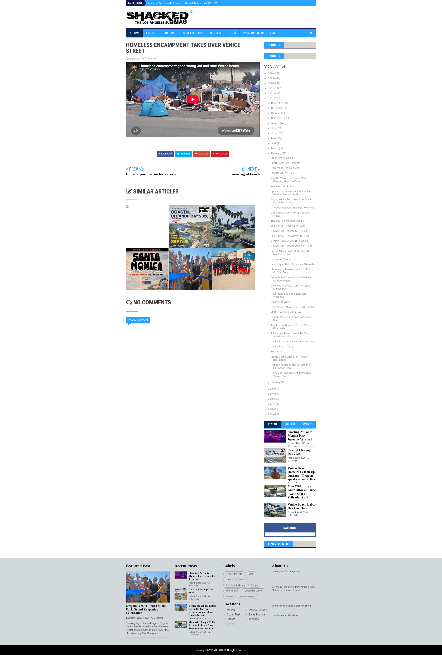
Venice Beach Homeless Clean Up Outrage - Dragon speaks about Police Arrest (301, 476)
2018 (271, 398)
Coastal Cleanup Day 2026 (197, 3)
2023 (271, 88)
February (276, 153)
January (276, 382)
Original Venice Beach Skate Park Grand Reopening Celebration (146, 609)
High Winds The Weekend (285, 167)
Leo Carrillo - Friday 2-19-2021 (288, 225)
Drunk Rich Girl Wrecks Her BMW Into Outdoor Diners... (292, 279)
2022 (271, 93)
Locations (168, 33)
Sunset (231, 619)
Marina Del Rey (258, 610)
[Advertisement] (195, 427)
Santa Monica (257, 614)
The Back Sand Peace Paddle (287, 220)
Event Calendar (253, 33)
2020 (271, 388)
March (275, 148)
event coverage (247, 596)
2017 (271, 403)
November (277, 108)
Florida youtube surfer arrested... (153, 174)
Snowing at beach (245, 174)
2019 (271, 393)
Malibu (231, 610)
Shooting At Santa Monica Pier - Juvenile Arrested (155, 3)
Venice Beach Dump (282, 346)
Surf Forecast (192, 33)
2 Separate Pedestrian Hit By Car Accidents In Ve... (289, 335)
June (274, 133)
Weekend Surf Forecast (284, 186)
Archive (151, 33)
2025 (271, 78)
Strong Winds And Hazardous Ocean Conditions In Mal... (291, 201)
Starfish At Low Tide (282, 172)
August (275, 123)
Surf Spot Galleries (235, 585)
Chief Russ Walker (281, 301)
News (242, 579)
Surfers (254, 585)
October (276, 113)
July (273, 128)
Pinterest (221, 153)
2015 (271, 414)
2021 (271, 98)
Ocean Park (234, 614)
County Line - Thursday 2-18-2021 (290, 230)
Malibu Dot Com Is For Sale (286, 312)
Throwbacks (232, 590)
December (277, 103)
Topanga (254, 619)
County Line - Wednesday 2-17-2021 (291, 246)
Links (273, 33)
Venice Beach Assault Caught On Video (293, 341)
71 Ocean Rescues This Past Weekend (292, 207)
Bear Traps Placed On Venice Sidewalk (292, 264)
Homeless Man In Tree (283, 259)
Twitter (185, 153)
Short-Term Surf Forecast (285, 162)
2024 (271, 83)
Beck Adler (277, 351)
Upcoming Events (253, 590)
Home (135, 33)
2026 (271, 73)
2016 (271, 409)
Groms (229, 579)
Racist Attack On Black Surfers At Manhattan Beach (290, 253)
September (277, 118)
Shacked (221, 650)
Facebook (166, 153)
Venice (231, 623)
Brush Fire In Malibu (282, 157)
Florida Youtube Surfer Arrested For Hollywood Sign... (291, 366)
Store (232, 33)
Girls (251, 573)
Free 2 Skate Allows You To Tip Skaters (293, 307)
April (274, 143)
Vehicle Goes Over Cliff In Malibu (289, 240)
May (274, 138)
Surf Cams (215, 33)
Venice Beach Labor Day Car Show (302, 506)
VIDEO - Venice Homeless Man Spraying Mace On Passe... (288, 180)
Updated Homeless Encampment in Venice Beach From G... (291, 193)
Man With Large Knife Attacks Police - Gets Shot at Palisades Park (302, 492)
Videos (229, 596)
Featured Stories (234, 573)
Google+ (203, 153)
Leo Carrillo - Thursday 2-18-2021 (290, 235)
